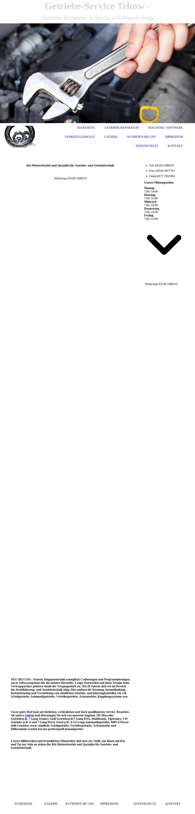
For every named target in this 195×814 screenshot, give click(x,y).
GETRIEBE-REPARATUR (122, 127)
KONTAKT (175, 145)
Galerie (30, 715)
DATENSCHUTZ (147, 145)
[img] (97, 73)
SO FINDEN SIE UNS (141, 136)
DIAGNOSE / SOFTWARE (165, 127)
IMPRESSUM (174, 136)
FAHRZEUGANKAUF (80, 136)
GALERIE (110, 136)
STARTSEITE (86, 127)
